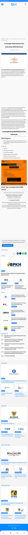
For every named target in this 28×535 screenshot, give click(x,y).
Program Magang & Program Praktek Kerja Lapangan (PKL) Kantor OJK (20, 395)
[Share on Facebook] (18, 253)
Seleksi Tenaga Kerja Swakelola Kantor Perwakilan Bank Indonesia (20, 287)
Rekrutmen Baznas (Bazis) (7, 423)
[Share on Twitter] (20, 253)
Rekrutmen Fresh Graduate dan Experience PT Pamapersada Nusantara (7, 517)
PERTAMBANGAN (4, 500)
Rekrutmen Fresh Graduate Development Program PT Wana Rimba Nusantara (20, 517)
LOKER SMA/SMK (4, 421)
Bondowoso (4, 249)
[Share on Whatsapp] (23, 253)
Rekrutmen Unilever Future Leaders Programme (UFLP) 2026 (20, 476)
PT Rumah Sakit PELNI (10, 355)
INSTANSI (16, 283)
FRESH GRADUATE (4, 460)
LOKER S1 (13, 330)
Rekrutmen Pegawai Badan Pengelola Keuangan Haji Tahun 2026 (18, 312)
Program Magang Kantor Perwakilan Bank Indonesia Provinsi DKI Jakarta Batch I (14, 381)
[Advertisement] (14, 23)
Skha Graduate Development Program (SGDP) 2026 (20, 436)
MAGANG (3, 378)
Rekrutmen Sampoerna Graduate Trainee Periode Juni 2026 (6, 476)
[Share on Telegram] (25, 253)
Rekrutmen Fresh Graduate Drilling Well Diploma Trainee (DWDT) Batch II (18, 319)
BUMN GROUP (3, 283)
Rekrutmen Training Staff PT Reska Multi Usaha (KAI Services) (7, 287)
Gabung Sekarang (7, 245)
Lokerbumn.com (4, 107)
